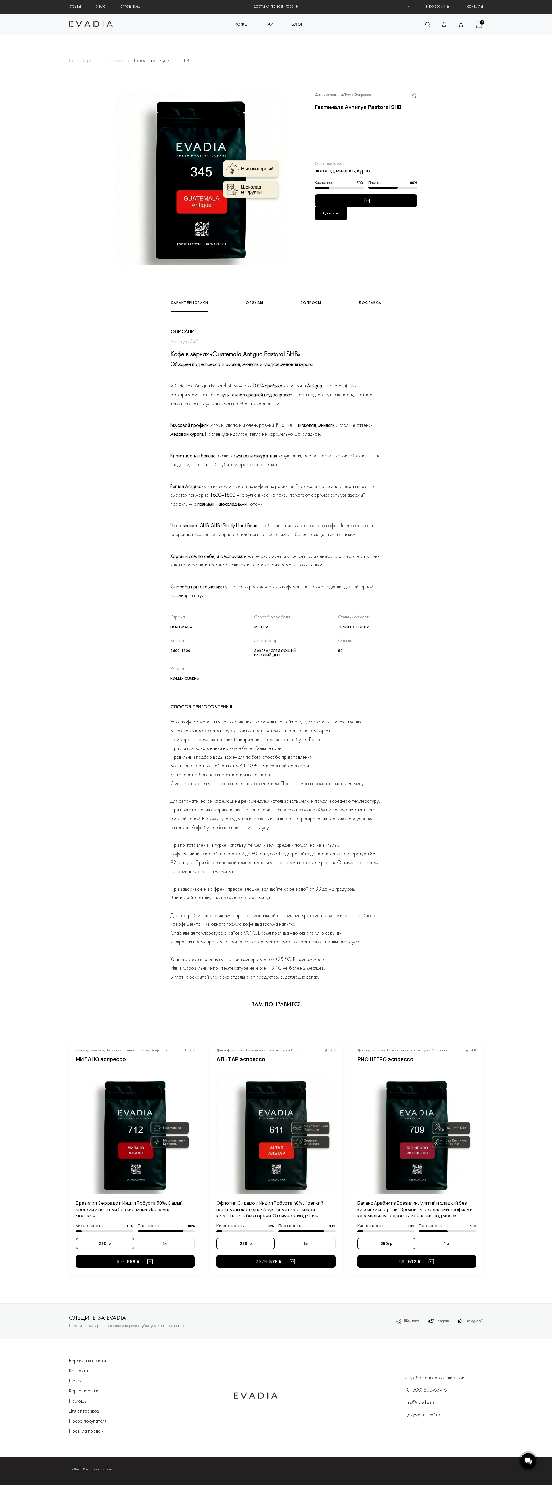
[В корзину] (367, 201)
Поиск (75, 1381)
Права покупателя (88, 1421)
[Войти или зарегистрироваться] (444, 24)
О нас (101, 7)
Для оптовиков (84, 1411)
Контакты (475, 7)
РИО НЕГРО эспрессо (385, 1059)
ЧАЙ (269, 24)
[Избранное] (414, 95)
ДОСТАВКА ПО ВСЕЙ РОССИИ (276, 7)
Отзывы (75, 7)
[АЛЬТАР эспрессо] (275, 1134)
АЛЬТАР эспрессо (240, 1059)
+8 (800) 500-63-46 (426, 1390)
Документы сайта (422, 1415)
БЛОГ (297, 24)
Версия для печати (87, 1361)
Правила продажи (87, 1431)
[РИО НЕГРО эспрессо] (416, 1134)
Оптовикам (130, 7)
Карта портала (84, 1391)
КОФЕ (241, 24)
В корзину (150, 1261)
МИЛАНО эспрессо (101, 1059)
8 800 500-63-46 (437, 7)
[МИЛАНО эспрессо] (135, 1134)
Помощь (77, 1401)
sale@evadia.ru (419, 1402)
